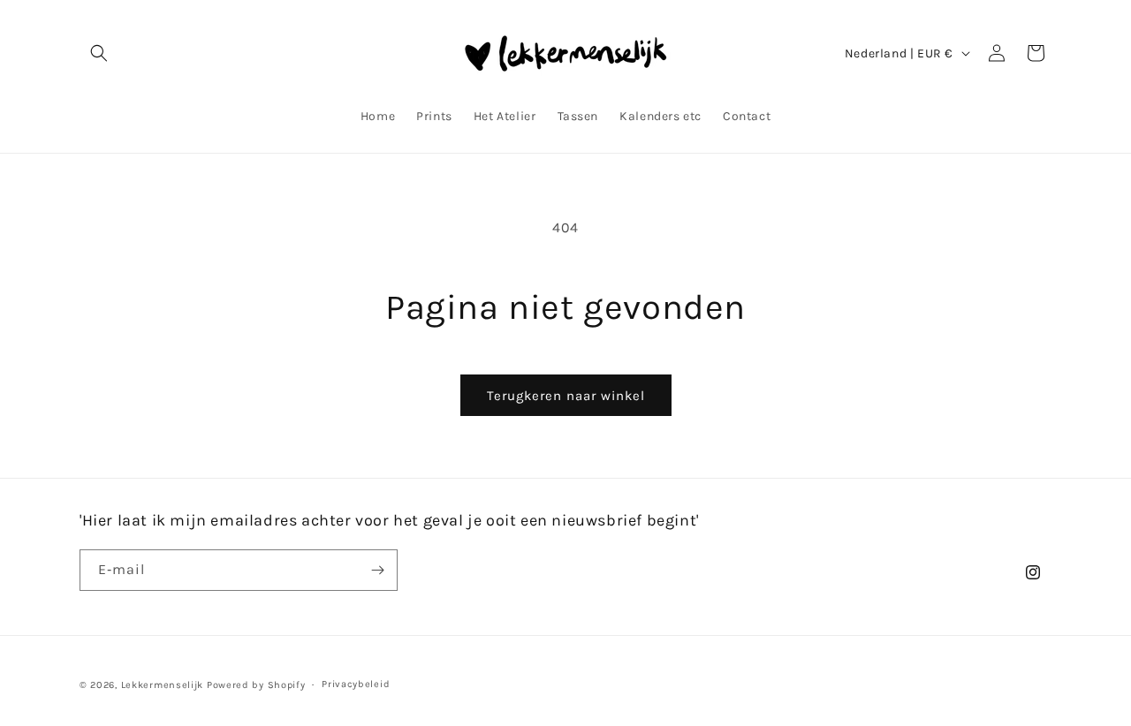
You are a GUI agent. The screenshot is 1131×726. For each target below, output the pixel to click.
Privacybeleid (356, 684)
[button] (99, 53)
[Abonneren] (377, 570)
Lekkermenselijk (162, 685)
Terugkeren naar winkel (566, 396)
